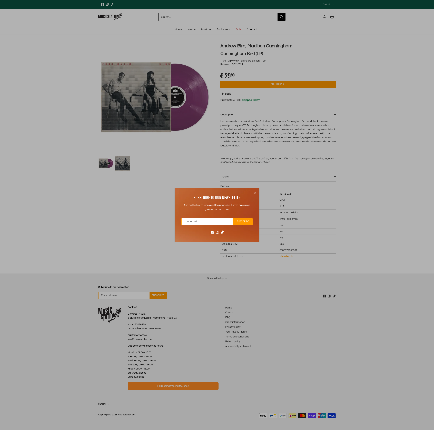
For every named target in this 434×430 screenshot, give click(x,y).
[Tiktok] (222, 232)
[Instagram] (217, 232)
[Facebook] (212, 232)
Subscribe (243, 221)
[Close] (254, 193)
